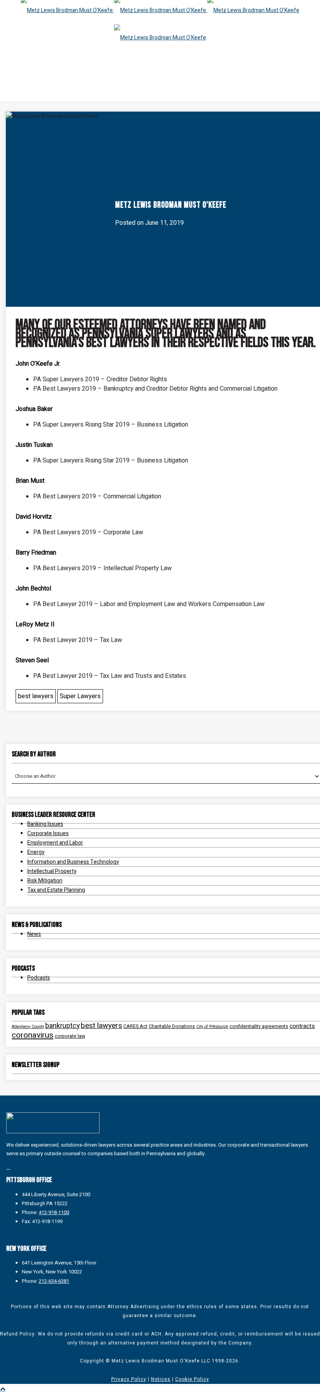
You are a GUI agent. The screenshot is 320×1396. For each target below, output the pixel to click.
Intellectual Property (51, 871)
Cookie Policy (192, 1379)
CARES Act (135, 1026)
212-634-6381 (54, 1281)
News (34, 934)
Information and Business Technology (73, 862)
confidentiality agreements (258, 1026)
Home (102, 79)
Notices (161, 1379)
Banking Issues (45, 824)
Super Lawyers (80, 696)
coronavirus (32, 1035)
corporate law (70, 1036)
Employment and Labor (55, 843)
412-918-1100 (54, 1212)
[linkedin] (8, 1167)
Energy (35, 852)
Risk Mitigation (44, 881)
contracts (302, 1026)
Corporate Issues (48, 833)
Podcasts (38, 978)
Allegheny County (28, 1027)
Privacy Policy (128, 1379)
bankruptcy (62, 1026)
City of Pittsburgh (212, 1027)
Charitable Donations (172, 1026)
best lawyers (35, 696)
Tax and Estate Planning (56, 890)
